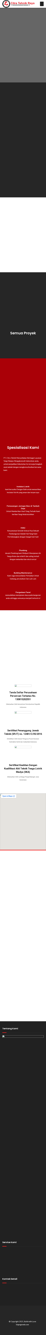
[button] (42, 4)
